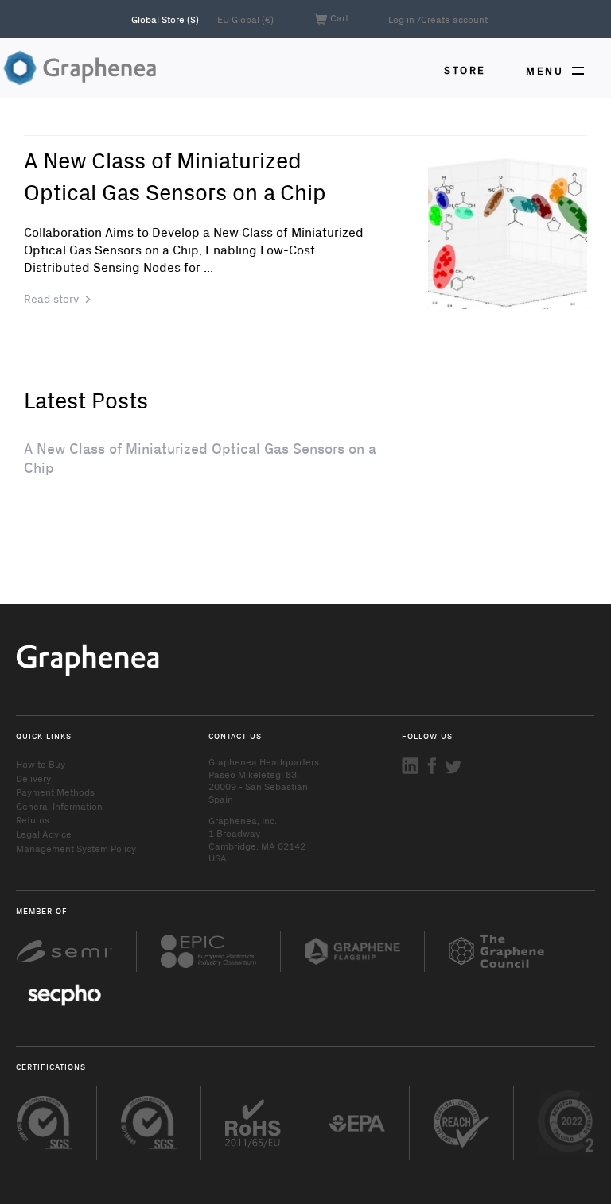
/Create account (452, 19)
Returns (32, 819)
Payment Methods (55, 791)
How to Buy (40, 763)
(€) (245, 19)
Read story (51, 298)
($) (166, 19)
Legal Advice (44, 833)
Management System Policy (76, 848)
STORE (465, 69)
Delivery (33, 778)
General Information (59, 805)
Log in (401, 19)
